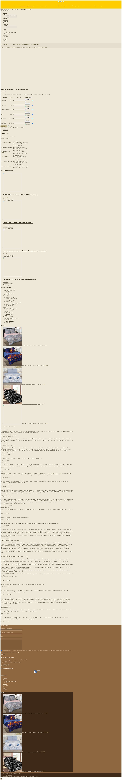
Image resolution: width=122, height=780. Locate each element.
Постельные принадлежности (10, 318)
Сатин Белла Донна (10, 308)
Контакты (5, 39)
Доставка (5, 37)
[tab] (38, 130)
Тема (2, 636)
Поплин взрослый (10, 297)
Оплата (4, 688)
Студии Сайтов (9, 775)
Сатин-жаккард (9, 310)
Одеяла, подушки (7, 317)
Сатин (4, 307)
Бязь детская (9, 293)
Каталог (5, 35)
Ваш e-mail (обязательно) (7, 632)
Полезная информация (11, 32)
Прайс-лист (5, 36)
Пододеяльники (9, 321)
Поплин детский (9, 300)
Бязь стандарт (9, 314)
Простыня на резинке (11, 304)
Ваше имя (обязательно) (6, 628)
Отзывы (7, 33)
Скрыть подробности (8, 200)
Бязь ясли (8, 294)
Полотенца (5, 315)
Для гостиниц (6, 311)
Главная (5, 29)
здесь (18, 652)
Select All (27, 97)
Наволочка (8, 305)
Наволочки (8, 319)
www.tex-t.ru (6, 665)
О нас (4, 30)
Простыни (8, 322)
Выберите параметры (8, 199)
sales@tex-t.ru (6, 664)
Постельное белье (18, 47)
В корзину (27, 99)
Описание (5, 130)
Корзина (5, 40)
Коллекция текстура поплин (12, 303)
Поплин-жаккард (9, 301)
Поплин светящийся (10, 298)
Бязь (25, 47)
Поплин (5, 296)
